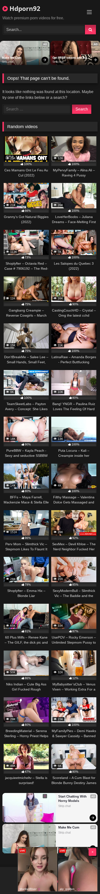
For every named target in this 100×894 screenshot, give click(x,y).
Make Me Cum (12, 57)
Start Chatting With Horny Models (73, 799)
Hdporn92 (24, 8)
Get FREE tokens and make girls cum (71, 58)
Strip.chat (7, 61)
